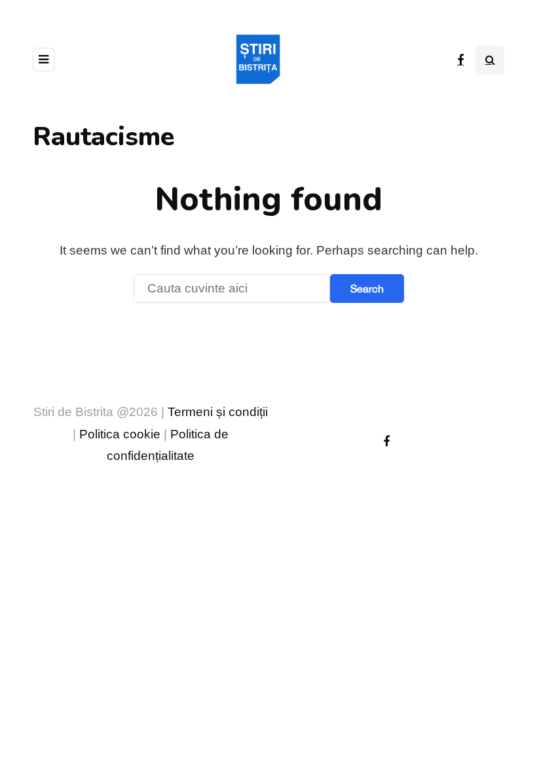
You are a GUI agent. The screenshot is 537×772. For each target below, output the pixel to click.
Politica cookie (119, 434)
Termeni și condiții (218, 412)
